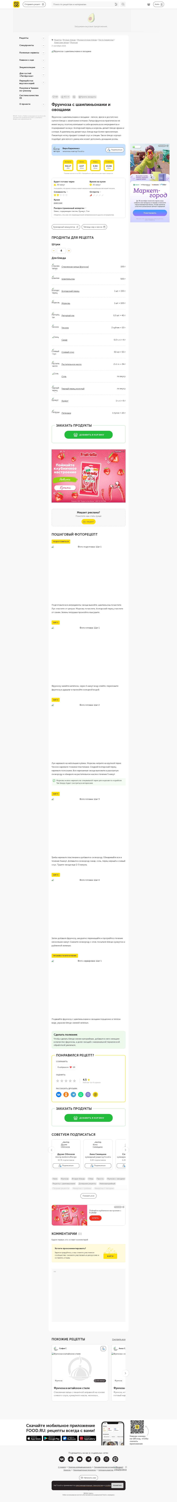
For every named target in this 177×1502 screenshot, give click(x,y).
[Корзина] (148, 4)
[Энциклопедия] (43, 67)
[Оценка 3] (66, 1080)
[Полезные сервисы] (43, 52)
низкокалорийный (107, 1184)
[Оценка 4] (70, 1080)
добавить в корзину (91, 435)
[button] (51, 1150)
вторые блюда (78, 1179)
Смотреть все (119, 1339)
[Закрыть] (126, 1467)
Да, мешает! (88, 522)
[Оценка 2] (62, 1080)
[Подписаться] (103, 1348)
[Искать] (123, 4)
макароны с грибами (82, 1188)
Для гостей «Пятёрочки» (26, 74)
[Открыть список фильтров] (116, 4)
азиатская (58, 203)
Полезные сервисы (29, 52)
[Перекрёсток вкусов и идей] (43, 82)
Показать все (88, 1196)
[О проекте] (43, 104)
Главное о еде (26, 60)
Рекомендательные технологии (84, 1470)
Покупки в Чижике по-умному (28, 89)
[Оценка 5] (74, 1080)
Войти (110, 1256)
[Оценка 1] (58, 1080)
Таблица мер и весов (92, 227)
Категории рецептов (105, 1470)
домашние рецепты (87, 1184)
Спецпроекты (26, 45)
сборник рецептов (61, 1188)
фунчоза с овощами (116, 1179)
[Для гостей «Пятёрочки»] (43, 74)
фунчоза (64, 1179)
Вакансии (67, 1470)
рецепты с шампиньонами (64, 1184)
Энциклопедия (27, 67)
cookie (108, 1485)
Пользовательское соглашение (105, 1467)
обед (90, 1179)
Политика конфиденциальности (79, 1467)
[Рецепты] (43, 38)
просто (100, 1179)
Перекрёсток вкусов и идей (26, 82)
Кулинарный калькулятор (64, 227)
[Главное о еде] (43, 60)
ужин (55, 1179)
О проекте (24, 104)
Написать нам (90, 1478)
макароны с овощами (104, 1188)
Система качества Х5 (29, 96)
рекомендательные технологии (89, 1485)
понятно (117, 1485)
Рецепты (23, 38)
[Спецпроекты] (43, 45)
